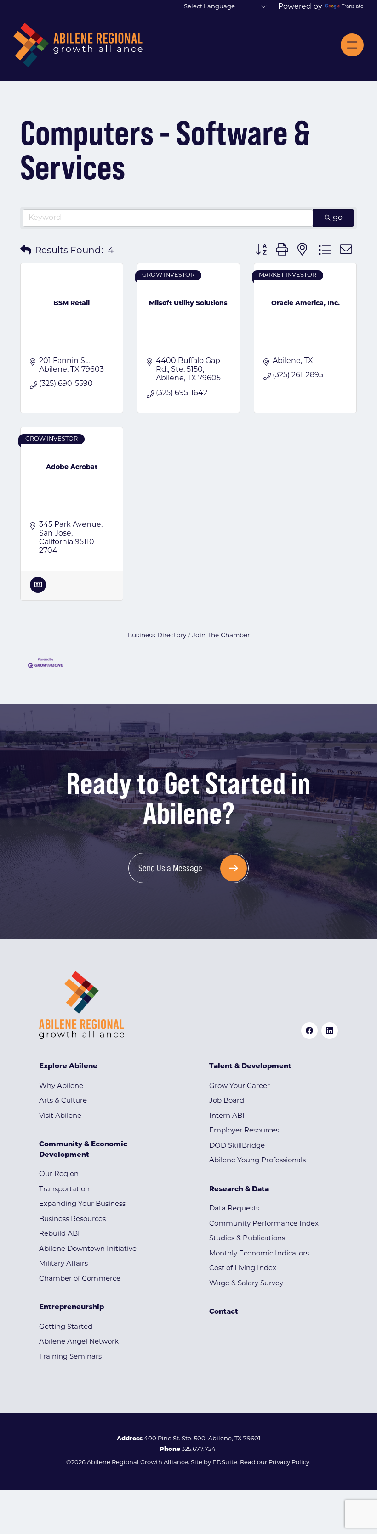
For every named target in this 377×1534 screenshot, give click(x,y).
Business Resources (72, 1219)
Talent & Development (250, 1066)
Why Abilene (61, 1086)
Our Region (59, 1174)
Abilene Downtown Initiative (88, 1249)
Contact (223, 1312)
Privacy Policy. (289, 1463)
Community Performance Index (264, 1224)
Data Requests (234, 1208)
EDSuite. (225, 1463)
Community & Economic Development (83, 1150)
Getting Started (65, 1327)
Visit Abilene (60, 1116)
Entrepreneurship (71, 1307)
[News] (38, 591)
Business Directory (156, 636)
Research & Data (239, 1189)
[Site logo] (78, 45)
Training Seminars (70, 1357)
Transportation (64, 1189)
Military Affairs (63, 1264)
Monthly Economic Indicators (259, 1253)
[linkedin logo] (329, 1030)
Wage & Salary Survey (246, 1283)
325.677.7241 (200, 1449)
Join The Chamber (221, 636)
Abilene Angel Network (79, 1342)
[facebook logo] (309, 1030)
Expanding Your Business (82, 1204)
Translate (353, 6)
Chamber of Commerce (79, 1279)
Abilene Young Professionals (257, 1160)
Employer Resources (244, 1130)
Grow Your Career (239, 1086)
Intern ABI (227, 1116)
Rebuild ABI (59, 1234)
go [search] (338, 218)
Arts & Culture (63, 1101)
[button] (25, 251)
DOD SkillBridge (237, 1146)
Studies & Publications (247, 1238)
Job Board (226, 1101)
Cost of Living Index (242, 1268)
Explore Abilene (68, 1066)
